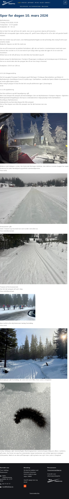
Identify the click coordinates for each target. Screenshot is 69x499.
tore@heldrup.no (7, 487)
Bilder (42, 2)
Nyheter (24, 2)
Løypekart (31, 2)
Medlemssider (24, 6)
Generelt (47, 2)
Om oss (37, 2)
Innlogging (45, 6)
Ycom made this (34, 493)
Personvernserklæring (54, 470)
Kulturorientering (35, 6)
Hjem (19, 2)
